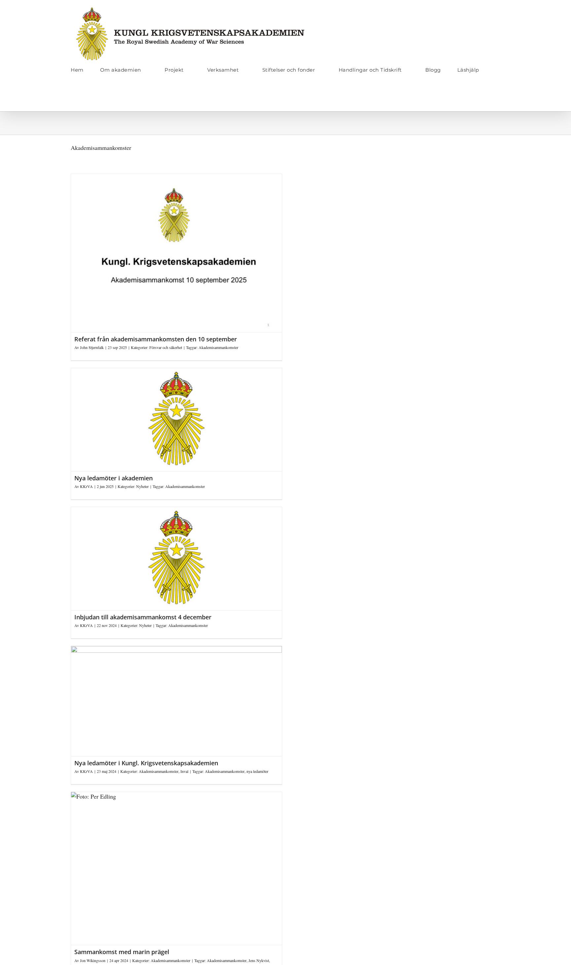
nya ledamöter (257, 771)
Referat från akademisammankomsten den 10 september (155, 339)
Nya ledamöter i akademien (113, 478)
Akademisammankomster (218, 347)
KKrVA (86, 486)
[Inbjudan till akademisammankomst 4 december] (176, 558)
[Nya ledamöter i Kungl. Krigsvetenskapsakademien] (176, 701)
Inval (184, 771)
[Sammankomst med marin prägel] (176, 868)
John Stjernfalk (92, 347)
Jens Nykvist (258, 960)
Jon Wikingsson (92, 960)
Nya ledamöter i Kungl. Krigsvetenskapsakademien (146, 763)
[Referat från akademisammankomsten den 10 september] (176, 253)
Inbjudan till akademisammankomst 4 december (142, 617)
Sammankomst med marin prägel (121, 952)
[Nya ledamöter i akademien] (176, 419)
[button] (73, 97)
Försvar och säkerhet (165, 347)
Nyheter (142, 486)
